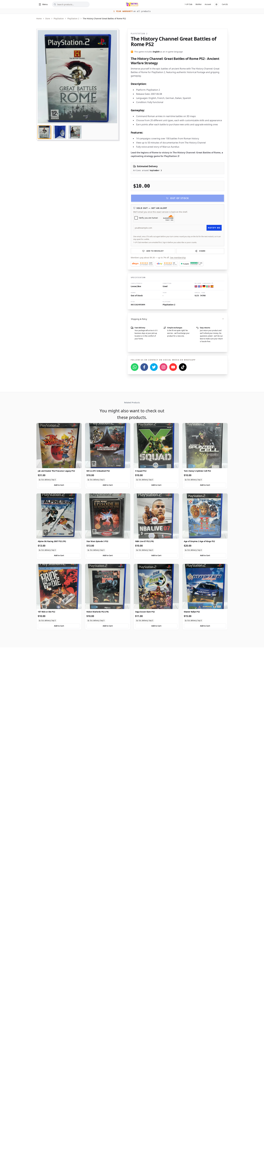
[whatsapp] (134, 367)
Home (39, 18)
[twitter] (154, 367)
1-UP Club (188, 4)
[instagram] (163, 367)
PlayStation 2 (73, 18)
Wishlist (198, 4)
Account (208, 4)
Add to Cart (59, 485)
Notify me (214, 227)
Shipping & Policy (139, 319)
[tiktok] (183, 367)
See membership (178, 257)
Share (202, 251)
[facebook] (144, 367)
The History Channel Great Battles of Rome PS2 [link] (104, 18)
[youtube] (173, 367)
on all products (132, 11)
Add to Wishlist (155, 251)
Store (47, 18)
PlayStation (59, 18)
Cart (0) (225, 4)
